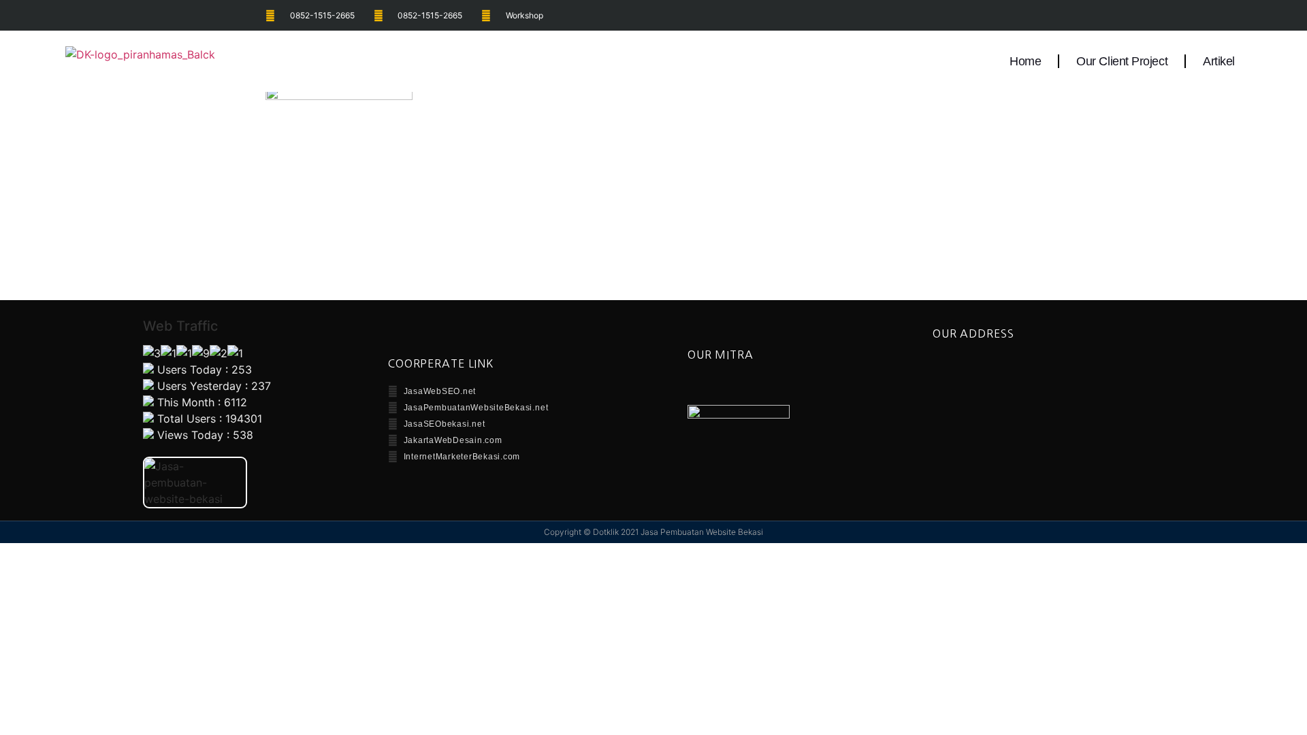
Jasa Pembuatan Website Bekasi (702, 532)
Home (1025, 61)
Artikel (1219, 61)
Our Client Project (1121, 61)
